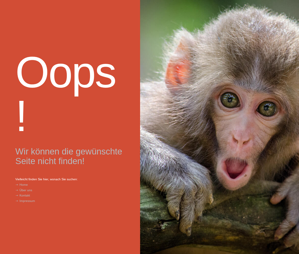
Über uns (25, 190)
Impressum (27, 201)
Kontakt (24, 195)
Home (23, 184)
